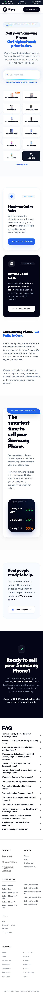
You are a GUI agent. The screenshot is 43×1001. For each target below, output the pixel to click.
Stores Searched (8, 925)
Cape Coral (27, 952)
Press (26, 859)
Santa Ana (6, 976)
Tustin (25, 976)
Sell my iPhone (7, 885)
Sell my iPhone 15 (8, 902)
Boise (4, 952)
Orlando (26, 968)
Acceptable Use (30, 867)
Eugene (26, 956)
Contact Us (28, 863)
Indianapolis (6, 964)
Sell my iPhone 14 (31, 884)
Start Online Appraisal (21, 241)
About (26, 856)
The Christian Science (7, 869)
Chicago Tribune (10, 862)
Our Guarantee (31, 9)
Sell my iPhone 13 (31, 888)
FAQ (3, 921)
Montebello (6, 968)
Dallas (4, 956)
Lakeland (26, 964)
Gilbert (26, 960)
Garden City (6, 960)
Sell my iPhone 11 (30, 905)
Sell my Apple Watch (10, 892)
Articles (5, 929)
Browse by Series (22, 165)
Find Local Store (21, 309)
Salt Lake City (28, 972)
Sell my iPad (6, 889)
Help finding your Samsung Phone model (22, 82)
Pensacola (6, 972)
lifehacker (7, 856)
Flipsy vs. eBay (7, 932)
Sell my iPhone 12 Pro (32, 897)
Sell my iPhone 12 (31, 901)
